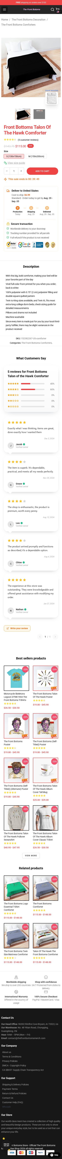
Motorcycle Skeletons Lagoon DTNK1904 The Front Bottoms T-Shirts (15, 696)
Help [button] (56, 1155)
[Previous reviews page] (40, 637)
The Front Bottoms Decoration (28, 19)
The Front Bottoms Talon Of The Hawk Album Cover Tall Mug (45, 789)
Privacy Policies (9, 1061)
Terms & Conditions (11, 1056)
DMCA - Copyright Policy (14, 1065)
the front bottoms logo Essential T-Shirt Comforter (16, 906)
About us (6, 1052)
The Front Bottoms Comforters (18, 24)
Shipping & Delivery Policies (15, 1084)
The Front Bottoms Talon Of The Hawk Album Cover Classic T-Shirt (45, 836)
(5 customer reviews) (28, 140)
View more (31, 856)
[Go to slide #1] (22, 114)
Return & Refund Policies (14, 1093)
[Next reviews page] (55, 637)
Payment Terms (10, 1089)
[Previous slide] (6, 67)
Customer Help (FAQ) (12, 1102)
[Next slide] (55, 67)
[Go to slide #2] (39, 114)
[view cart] (57, 9)
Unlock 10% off (6, 1145)
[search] (52, 9)
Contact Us (7, 1098)
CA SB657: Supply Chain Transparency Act (23, 1070)
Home (4, 19)
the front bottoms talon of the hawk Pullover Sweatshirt (16, 836)
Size (6, 151)
